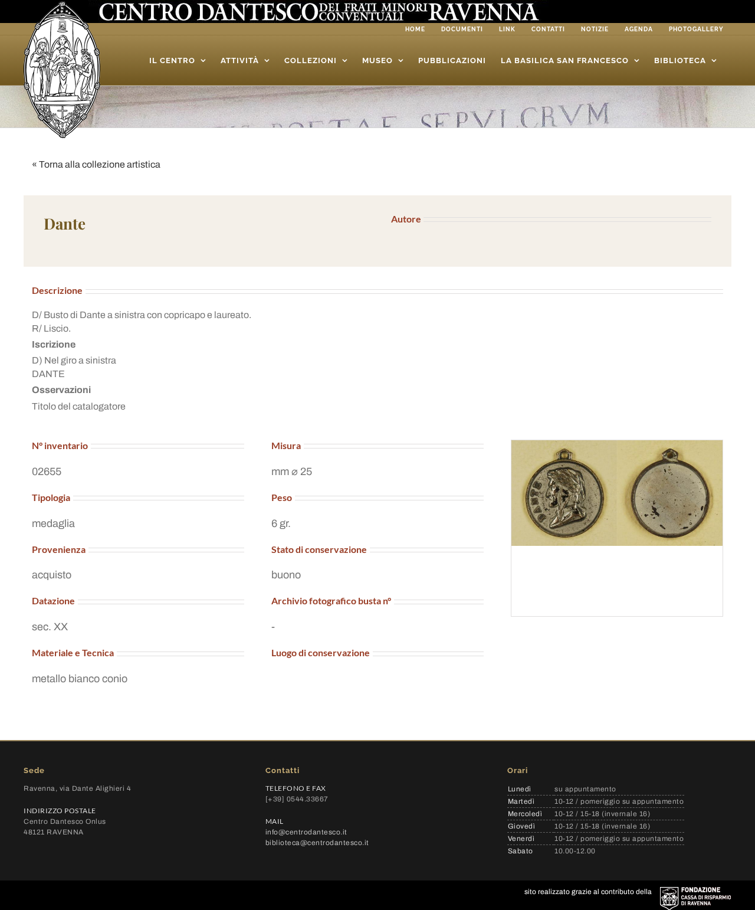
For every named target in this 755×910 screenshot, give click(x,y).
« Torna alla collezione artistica (96, 164)
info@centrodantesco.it (306, 832)
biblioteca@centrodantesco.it (317, 843)
